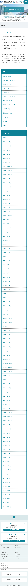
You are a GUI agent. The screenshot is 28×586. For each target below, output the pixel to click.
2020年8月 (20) (7, 429)
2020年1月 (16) (7, 457)
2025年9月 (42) (7, 179)
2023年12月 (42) (7, 265)
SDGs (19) (5, 125)
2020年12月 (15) (7, 412)
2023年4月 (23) (7, 297)
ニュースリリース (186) (9, 96)
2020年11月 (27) (7, 416)
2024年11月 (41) (7, 220)
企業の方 (2, 558)
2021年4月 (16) (7, 396)
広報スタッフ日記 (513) (9, 105)
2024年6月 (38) (7, 240)
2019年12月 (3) (7, 462)
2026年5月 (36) (7, 146)
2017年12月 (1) (7, 482)
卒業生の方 (17, 556)
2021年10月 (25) (7, 371)
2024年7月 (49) (7, 236)
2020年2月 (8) (6, 453)
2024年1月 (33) (7, 261)
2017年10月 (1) (7, 486)
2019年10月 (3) (7, 470)
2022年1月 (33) (7, 359)
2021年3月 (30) (7, 400)
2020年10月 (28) (7, 420)
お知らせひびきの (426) (9, 80)
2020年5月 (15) (7, 441)
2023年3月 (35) (7, 302)
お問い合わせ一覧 (4, 569)
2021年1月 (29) (7, 408)
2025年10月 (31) (7, 174)
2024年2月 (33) (7, 256)
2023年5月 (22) (7, 293)
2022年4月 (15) (7, 347)
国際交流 (16, 550)
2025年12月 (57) (7, 166)
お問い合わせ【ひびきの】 (14, 541)
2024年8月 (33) (7, 232)
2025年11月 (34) (7, 170)
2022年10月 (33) (7, 322)
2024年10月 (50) (7, 224)
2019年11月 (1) (7, 466)
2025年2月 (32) (7, 207)
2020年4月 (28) (7, 445)
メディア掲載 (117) (8, 101)
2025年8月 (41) (7, 183)
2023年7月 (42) (7, 285)
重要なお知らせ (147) (8, 113)
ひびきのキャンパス (14, 534)
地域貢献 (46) (6, 109)
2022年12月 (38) (7, 314)
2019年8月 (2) (6, 474)
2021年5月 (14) (7, 392)
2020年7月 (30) (7, 433)
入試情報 (5, 17)
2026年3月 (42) (7, 154)
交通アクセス (3, 563)
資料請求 (2, 560)
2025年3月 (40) (7, 203)
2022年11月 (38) (7, 318)
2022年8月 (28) (7, 330)
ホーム (2, 545)
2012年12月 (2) (7, 507)
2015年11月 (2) (7, 494)
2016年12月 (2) (7, 490)
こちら (10, 62)
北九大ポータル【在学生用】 (14, 574)
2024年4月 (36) (7, 248)
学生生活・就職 (3, 552)
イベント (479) (7, 88)
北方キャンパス (14, 523)
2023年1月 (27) (7, 310)
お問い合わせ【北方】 (14, 529)
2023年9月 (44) (7, 277)
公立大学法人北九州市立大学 (8, 16)
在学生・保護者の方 (4, 556)
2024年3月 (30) (7, 252)
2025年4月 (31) (7, 199)
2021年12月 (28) (7, 363)
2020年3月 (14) (7, 449)
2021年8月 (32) (7, 379)
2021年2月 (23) (7, 404)
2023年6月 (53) (7, 289)
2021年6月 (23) (7, 388)
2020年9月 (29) (7, 425)
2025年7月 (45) (7, 187)
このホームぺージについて (6, 567)
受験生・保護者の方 (4, 554)
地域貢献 (2, 550)
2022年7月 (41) (7, 334)
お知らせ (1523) (7, 76)
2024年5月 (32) (7, 244)
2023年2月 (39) (7, 306)
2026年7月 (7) (6, 137)
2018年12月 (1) (7, 478)
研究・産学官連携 (18, 547)
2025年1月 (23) (7, 211)
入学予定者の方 (17, 554)
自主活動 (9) (6, 121)
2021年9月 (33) (7, 375)
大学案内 (16, 545)
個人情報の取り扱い (4, 565)
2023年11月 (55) (7, 269)
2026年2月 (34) (7, 158)
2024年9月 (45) (7, 228)
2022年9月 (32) (7, 326)
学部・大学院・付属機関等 (5, 547)
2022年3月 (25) (7, 351)
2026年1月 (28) (7, 162)
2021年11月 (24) (7, 367)
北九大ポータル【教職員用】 (14, 579)
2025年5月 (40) (7, 195)
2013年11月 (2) (7, 503)
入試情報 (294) (7, 92)
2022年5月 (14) (7, 343)
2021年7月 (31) (7, 384)
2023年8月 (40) (7, 281)
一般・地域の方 (17, 558)
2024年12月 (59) (7, 215)
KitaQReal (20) (7, 84)
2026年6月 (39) (7, 142)
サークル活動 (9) (7, 117)
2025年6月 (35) (7, 191)
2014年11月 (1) (7, 498)
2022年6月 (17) (7, 339)
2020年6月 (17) (7, 437)
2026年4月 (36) (7, 150)
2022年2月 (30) (7, 355)
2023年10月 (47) (7, 273)
